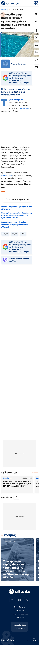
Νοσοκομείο (6, 175)
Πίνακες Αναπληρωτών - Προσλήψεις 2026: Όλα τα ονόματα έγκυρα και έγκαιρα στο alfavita (16, 215)
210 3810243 (19, 628)
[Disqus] (19, 299)
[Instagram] (19, 599)
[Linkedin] (36, 45)
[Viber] (36, 52)
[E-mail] (36, 67)
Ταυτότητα (19, 617)
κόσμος (10, 535)
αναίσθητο (24, 108)
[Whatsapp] (36, 59)
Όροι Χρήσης (19, 607)
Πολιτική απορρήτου (19, 614)
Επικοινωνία (19, 610)
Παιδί (23, 234)
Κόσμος (4, 10)
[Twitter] (36, 37)
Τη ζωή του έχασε (15, 99)
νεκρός (14, 234)
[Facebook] (36, 30)
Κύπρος (5, 234)
